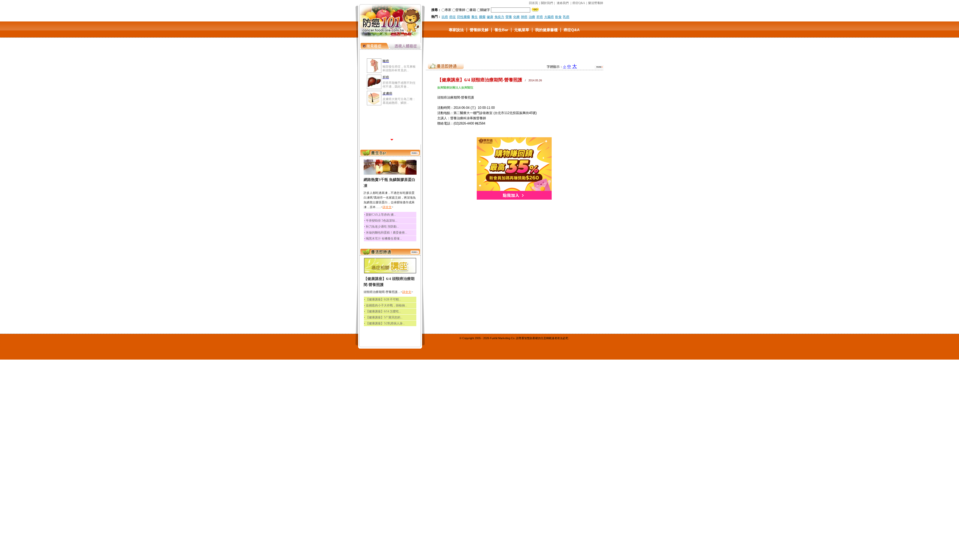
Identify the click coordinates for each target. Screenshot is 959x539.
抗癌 (445, 17)
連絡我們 (563, 3)
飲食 (558, 17)
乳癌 (566, 17)
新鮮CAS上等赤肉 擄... (381, 214)
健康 (490, 17)
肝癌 (539, 17)
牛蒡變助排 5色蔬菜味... (381, 220)
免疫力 (499, 17)
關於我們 (547, 3)
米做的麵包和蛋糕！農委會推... (386, 232)
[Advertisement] (514, 49)
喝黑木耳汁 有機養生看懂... (384, 238)
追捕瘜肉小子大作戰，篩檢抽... (386, 305)
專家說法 (456, 29)
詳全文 (387, 207)
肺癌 (524, 17)
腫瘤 (482, 17)
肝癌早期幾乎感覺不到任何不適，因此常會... (399, 84)
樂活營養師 (595, 3)
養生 (474, 17)
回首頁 (533, 3)
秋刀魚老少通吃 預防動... (382, 226)
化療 (516, 17)
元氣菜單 (521, 29)
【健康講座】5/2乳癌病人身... (385, 323)
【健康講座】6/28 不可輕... (383, 299)
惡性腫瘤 (463, 17)
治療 (532, 17)
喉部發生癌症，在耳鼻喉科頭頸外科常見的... (399, 68)
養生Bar (501, 29)
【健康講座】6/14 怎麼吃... (383, 311)
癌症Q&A (578, 3)
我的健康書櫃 (546, 29)
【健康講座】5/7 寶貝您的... (384, 317)
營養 (508, 17)
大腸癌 (549, 17)
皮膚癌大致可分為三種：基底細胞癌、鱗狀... (399, 100)
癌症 (452, 17)
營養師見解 (479, 29)
